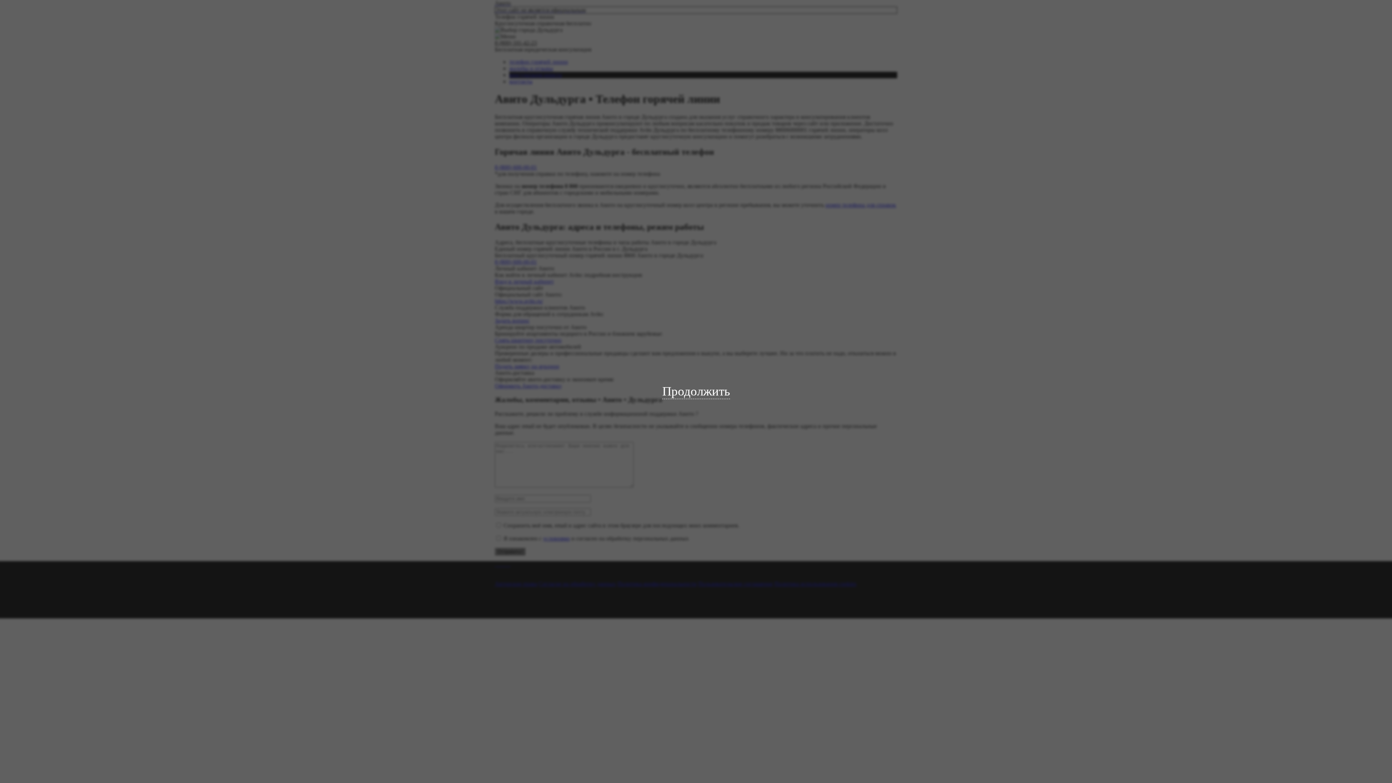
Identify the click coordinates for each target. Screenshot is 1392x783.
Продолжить (696, 391)
